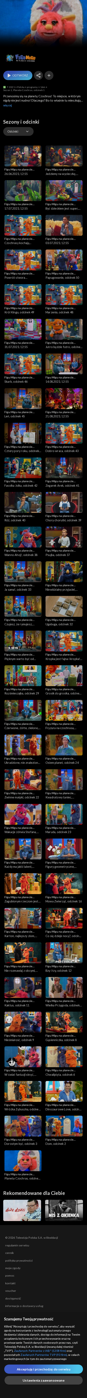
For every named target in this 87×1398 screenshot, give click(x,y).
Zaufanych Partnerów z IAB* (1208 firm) (40, 1350)
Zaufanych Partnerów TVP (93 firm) (44, 1354)
